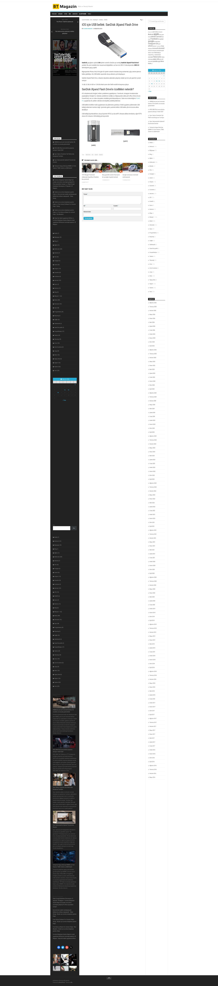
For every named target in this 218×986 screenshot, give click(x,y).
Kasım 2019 (152, 612)
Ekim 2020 (152, 569)
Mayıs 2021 (152, 542)
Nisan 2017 (152, 734)
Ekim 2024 (152, 385)
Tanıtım (56, 335)
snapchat (150, 55)
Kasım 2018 (152, 659)
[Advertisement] (65, 106)
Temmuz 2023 (153, 440)
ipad (159, 44)
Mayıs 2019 (152, 636)
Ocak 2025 (152, 377)
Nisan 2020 (152, 593)
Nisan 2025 (152, 365)
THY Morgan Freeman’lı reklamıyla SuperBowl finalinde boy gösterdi (90, 177)
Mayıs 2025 (152, 361)
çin (152, 63)
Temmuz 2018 (153, 675)
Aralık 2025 (152, 334)
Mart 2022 (152, 503)
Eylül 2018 (152, 667)
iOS (70, 14)
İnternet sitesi (87, 211)
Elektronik (82, 14)
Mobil (101, 20)
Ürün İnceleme (58, 347)
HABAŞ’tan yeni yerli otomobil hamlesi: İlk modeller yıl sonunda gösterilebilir (156, 103)
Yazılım (54, 14)
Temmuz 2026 (153, 306)
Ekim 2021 (152, 522)
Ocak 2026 (152, 330)
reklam (149, 52)
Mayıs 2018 (152, 683)
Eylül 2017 (152, 714)
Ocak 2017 (152, 746)
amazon (160, 32)
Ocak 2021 (152, 557)
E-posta (116, 205)
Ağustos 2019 (153, 624)
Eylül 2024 (152, 389)
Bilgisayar (56, 237)
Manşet (95, 20)
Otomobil (56, 304)
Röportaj (56, 315)
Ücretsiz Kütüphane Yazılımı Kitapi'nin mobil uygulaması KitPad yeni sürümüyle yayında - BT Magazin (64, 222)
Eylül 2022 (152, 479)
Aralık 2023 (152, 420)
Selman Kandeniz (88, 28)
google (151, 41)
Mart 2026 (152, 322)
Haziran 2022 (153, 491)
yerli (160, 59)
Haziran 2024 (153, 401)
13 (64, 390)
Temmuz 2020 (153, 581)
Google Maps (157, 41)
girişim (162, 39)
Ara (54, 525)
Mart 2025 (152, 369)
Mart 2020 (152, 597)
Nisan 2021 (152, 546)
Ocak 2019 (152, 652)
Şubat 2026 (152, 326)
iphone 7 (155, 46)
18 (58, 392)
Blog (55, 241)
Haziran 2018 (153, 679)
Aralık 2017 (152, 703)
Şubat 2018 (152, 695)
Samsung (156, 52)
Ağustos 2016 (153, 765)
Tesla (155, 57)
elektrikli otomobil (156, 37)
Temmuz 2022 (153, 487)
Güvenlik (56, 272)
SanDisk (101, 154)
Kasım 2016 (152, 754)
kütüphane (150, 48)
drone (149, 36)
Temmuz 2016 (153, 769)
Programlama (57, 312)
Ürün (105, 20)
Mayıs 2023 (152, 448)
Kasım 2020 (152, 565)
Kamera (56, 288)
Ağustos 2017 (153, 718)
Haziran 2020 (153, 585)
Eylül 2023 (152, 432)
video (163, 57)
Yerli (89, 14)
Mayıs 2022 (152, 495)
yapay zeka (156, 59)
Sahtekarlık (57, 323)
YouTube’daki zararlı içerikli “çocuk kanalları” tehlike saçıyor (64, 57)
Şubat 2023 (152, 459)
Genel (55, 264)
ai (151, 32)
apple (156, 34)
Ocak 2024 (152, 416)
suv (154, 54)
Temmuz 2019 (153, 628)
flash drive (88, 154)
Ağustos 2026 (153, 302)
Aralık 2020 (152, 561)
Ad (85, 205)
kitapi (162, 46)
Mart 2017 (152, 738)
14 (68, 390)
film (159, 39)
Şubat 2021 (152, 554)
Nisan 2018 (152, 687)
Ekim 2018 (152, 663)
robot (152, 52)
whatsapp (150, 59)
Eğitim (55, 245)
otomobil (161, 48)
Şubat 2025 (152, 373)
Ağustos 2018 (153, 671)
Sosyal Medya (57, 331)
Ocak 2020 (152, 605)
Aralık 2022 (152, 467)
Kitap (55, 292)
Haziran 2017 (153, 726)
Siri (160, 52)
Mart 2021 (152, 550)
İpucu (55, 284)
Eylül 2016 (152, 761)
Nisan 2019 (152, 640)
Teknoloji (56, 339)
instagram (152, 44)
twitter (159, 57)
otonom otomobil (156, 50)
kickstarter (159, 46)
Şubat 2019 (152, 648)
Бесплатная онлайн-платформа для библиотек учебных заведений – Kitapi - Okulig (64, 196)
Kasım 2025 (152, 338)
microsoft (155, 48)
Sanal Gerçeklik (58, 327)
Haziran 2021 (153, 538)
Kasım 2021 (152, 518)
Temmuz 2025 (153, 353)
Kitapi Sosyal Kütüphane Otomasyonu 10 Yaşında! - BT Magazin (63, 186)
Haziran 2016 (153, 773)
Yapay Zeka (57, 359)
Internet (56, 280)
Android (74, 14)
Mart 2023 (152, 455)
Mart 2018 (152, 691)
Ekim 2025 (152, 342)
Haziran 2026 (153, 310)
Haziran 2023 (153, 444)
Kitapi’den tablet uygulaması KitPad (63, 218)
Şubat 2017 (152, 742)
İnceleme (56, 276)
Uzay (55, 351)
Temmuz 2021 (153, 534)
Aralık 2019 (152, 608)
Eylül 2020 (152, 573)
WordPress (62, 982)
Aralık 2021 (152, 514)
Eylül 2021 (152, 526)
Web (55, 355)
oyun (162, 50)
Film (55, 257)
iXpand (96, 154)
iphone (150, 46)
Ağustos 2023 (153, 436)
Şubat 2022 (152, 506)
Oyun (65, 14)
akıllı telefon (155, 32)
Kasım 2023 (152, 424)
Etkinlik (56, 253)
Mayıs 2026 (152, 314)
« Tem (64, 400)
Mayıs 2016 (152, 777)
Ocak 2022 (152, 510)
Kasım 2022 (152, 471)
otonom (150, 50)
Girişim (60, 14)
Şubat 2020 (152, 601)
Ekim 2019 (152, 616)
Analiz (55, 233)
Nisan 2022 (152, 499)
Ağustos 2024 (153, 393)
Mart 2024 (152, 408)
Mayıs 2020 (152, 589)
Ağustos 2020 (153, 577)
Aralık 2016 (152, 750)
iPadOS (56, 596)
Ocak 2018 (152, 699)
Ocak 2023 (152, 463)
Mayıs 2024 (152, 404)
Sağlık (55, 319)
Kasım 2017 (152, 707)
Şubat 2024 (152, 412)
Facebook (154, 39)
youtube (155, 61)
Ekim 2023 (152, 428)
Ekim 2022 (152, 475)
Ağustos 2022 (153, 483)
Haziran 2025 (153, 357)
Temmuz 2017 (153, 722)
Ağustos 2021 (153, 530)
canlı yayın (161, 34)
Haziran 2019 (153, 632)
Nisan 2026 (152, 318)
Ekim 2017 (152, 710)
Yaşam (56, 363)
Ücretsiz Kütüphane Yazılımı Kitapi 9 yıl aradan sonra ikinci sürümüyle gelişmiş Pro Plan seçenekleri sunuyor (63, 182)
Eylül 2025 (152, 346)
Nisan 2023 (152, 452)
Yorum (86, 194)
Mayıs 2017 (152, 730)
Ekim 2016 (152, 757)
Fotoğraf (56, 261)
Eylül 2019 (152, 620)
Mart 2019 (152, 644)
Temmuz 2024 (153, 397)
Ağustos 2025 (153, 350)
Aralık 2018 (152, 656)
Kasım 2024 (152, 381)
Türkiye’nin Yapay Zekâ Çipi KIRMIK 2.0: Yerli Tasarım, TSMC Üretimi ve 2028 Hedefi (156, 129)
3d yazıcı (149, 32)
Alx (71, 982)
